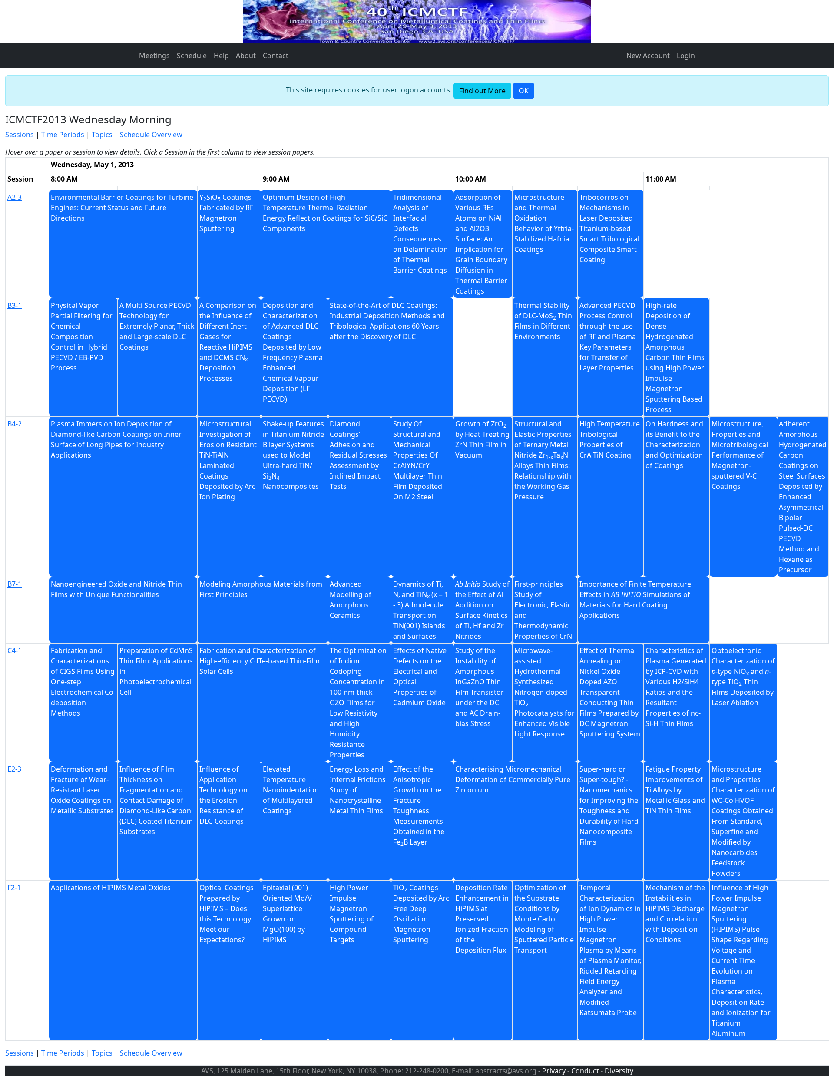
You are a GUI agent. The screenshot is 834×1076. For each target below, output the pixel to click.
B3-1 (14, 305)
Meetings (154, 55)
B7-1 (14, 584)
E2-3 (14, 769)
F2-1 (14, 887)
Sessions (19, 134)
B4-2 (14, 424)
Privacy (554, 1071)
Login (686, 55)
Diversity (619, 1071)
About (246, 55)
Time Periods (62, 134)
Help (221, 55)
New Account (648, 55)
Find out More (482, 91)
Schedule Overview (151, 134)
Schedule (192, 55)
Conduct (585, 1071)
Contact (275, 55)
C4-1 (14, 650)
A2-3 (14, 197)
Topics (102, 134)
